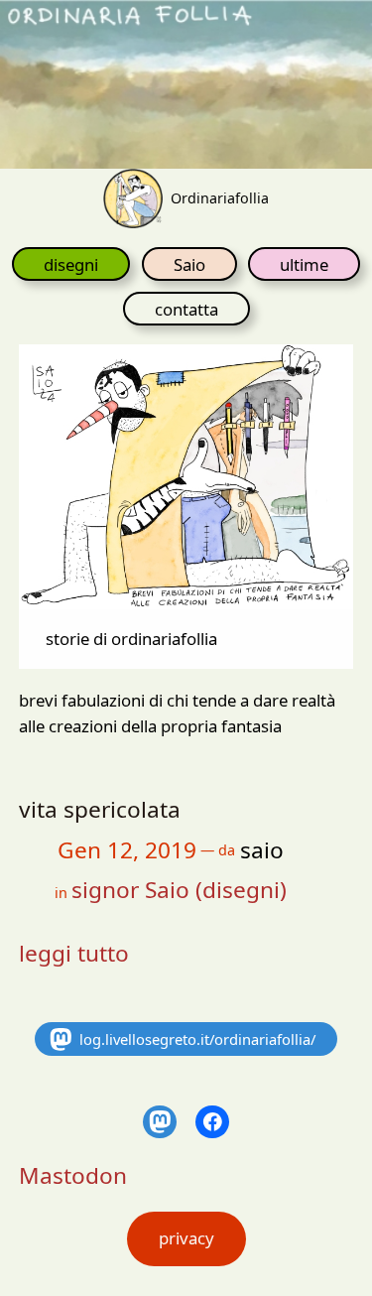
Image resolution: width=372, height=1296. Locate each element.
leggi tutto (74, 953)
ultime (304, 264)
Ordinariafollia (220, 198)
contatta (186, 309)
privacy (186, 1238)
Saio (189, 264)
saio (262, 850)
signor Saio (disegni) (179, 889)
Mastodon (73, 1175)
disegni (71, 264)
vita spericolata (100, 809)
